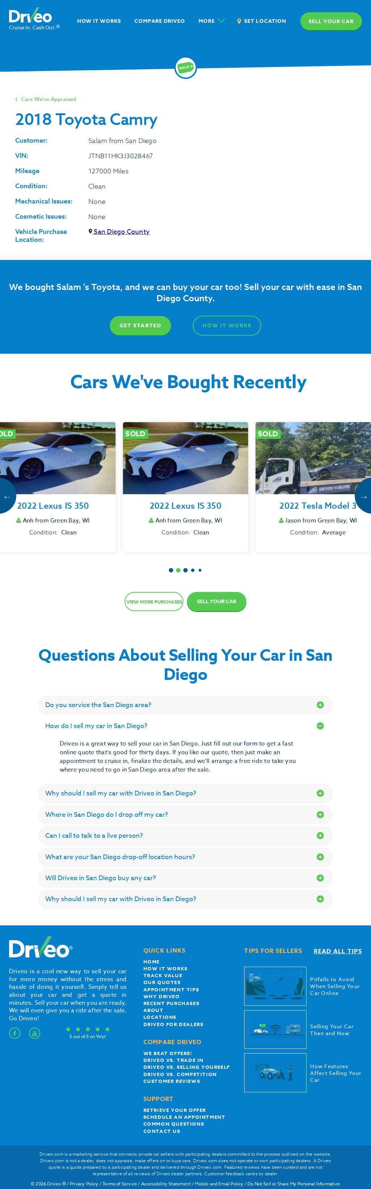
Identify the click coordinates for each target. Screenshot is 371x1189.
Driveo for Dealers (173, 1024)
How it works (165, 968)
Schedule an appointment (184, 1117)
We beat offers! (167, 1053)
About (153, 1010)
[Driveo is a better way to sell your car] (39, 956)
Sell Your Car (216, 601)
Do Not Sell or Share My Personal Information (293, 1184)
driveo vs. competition (180, 1074)
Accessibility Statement (166, 1184)
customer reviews (171, 1081)
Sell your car (331, 21)
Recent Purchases (171, 1003)
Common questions (173, 1124)
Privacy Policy (84, 1184)
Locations (159, 1017)
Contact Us (161, 1131)
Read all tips (338, 951)
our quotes (162, 982)
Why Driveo (161, 996)
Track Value (163, 975)
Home (151, 961)
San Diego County (121, 232)
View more (154, 601)
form (251, 743)
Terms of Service (120, 1184)
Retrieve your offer (174, 1110)
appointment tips (171, 989)
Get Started (140, 325)
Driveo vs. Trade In (173, 1060)
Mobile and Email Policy (219, 1184)
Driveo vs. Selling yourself (186, 1067)
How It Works (227, 325)
